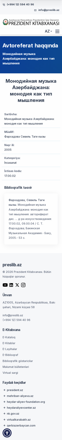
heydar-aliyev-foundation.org (26, 401)
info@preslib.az (48, 10)
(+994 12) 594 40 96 (20, 4)
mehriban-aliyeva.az (20, 396)
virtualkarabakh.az (19, 419)
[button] (7, 433)
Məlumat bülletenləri (16, 367)
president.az (15, 390)
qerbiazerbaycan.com (21, 425)
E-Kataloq (9, 337)
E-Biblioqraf (10, 355)
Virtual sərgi (10, 372)
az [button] (47, 31)
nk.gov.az (13, 413)
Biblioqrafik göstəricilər (18, 361)
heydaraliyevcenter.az (21, 407)
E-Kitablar (9, 343)
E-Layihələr (10, 349)
